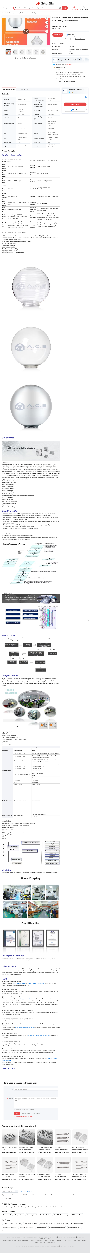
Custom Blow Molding (77, 1223)
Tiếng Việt (42, 1242)
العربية (64, 1240)
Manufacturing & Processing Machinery (16, 12)
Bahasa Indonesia (51, 1242)
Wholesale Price (53, 1237)
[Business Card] (86, 97)
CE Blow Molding (41, 1227)
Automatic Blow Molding (26, 1227)
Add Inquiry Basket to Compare (26, 58)
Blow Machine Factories (46, 1223)
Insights (48, 1238)
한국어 (69, 1240)
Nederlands (58, 1240)
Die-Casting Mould (32, 1215)
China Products (16, 1237)
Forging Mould (19, 1215)
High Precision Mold (7, 1195)
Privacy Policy (71, 1246)
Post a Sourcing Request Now (23, 1116)
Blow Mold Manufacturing (61, 1215)
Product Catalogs (26, 1191)
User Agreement (55, 1246)
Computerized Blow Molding (57, 1227)
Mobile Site (42, 1238)
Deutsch (52, 1240)
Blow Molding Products (9, 1227)
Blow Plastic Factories (31, 1223)
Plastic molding (49, 1195)
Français (32, 1240)
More (3, 1231)
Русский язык (39, 1240)
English (14, 1240)
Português (25, 1240)
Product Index (80, 1237)
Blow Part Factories (62, 1223)
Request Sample (80, 39)
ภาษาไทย (84, 1240)
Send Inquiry (58, 35)
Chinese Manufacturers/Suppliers (29, 1237)
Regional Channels (71, 1237)
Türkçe (36, 1242)
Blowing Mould (35, 12)
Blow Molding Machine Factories (12, 1223)
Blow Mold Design (45, 1215)
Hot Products (7, 1237)
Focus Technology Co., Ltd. (33, 1246)
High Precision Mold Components (32, 1195)
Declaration (63, 1246)
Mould (28, 12)
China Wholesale (43, 1237)
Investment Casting (72, 1195)
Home (3, 12)
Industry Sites (61, 1237)
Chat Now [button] (71, 35)
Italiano (46, 1240)
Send (16, 1113)
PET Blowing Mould (76, 1215)
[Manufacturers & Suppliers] (45, 3)
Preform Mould (7, 1215)
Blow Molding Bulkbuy (74, 1227)
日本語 (74, 1240)
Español (20, 1240)
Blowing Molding (6, 1198)
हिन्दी (79, 1240)
